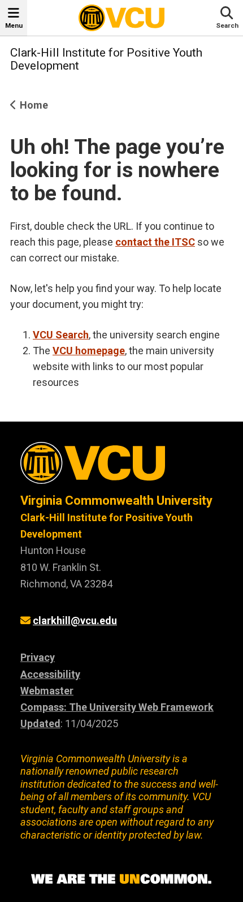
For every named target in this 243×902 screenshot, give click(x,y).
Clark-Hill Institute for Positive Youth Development (106, 59)
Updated (40, 723)
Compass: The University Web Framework (117, 707)
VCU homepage (89, 350)
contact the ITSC (155, 242)
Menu (14, 25)
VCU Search (61, 335)
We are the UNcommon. (121, 879)
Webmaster (46, 691)
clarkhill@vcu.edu (75, 620)
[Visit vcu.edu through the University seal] (121, 467)
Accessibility (50, 674)
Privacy (37, 657)
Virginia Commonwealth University (116, 500)
